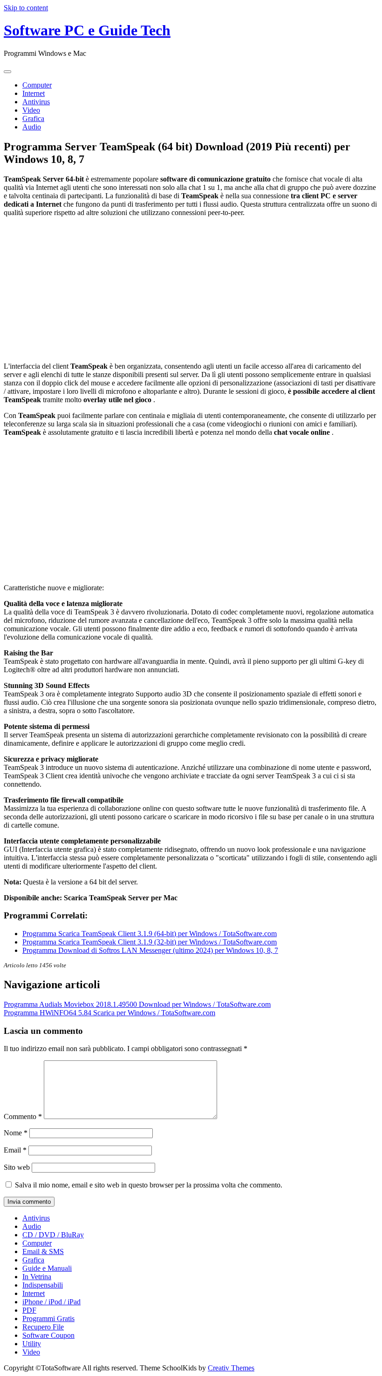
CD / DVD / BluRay (53, 1235)
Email (15, 1150)
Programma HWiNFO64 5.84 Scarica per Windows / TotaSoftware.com (109, 1013)
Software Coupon (48, 1335)
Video (31, 110)
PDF (29, 1310)
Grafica (33, 118)
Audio (31, 127)
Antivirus (36, 102)
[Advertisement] (191, 289)
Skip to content (26, 8)
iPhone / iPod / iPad (51, 1302)
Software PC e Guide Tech (87, 30)
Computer (37, 85)
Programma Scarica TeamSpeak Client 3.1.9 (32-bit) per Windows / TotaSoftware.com (149, 942)
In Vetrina (36, 1277)
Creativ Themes (231, 1368)
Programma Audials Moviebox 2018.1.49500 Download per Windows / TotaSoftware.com (137, 1004)
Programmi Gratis (48, 1318)
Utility (31, 1344)
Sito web (17, 1167)
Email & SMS (43, 1251)
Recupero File (43, 1327)
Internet (33, 93)
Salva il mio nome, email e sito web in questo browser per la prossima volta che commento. (148, 1185)
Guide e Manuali (47, 1268)
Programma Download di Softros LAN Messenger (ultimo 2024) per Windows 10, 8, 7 (150, 950)
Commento (23, 1116)
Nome (15, 1133)
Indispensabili (42, 1285)
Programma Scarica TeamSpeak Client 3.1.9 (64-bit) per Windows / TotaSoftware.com (149, 934)
